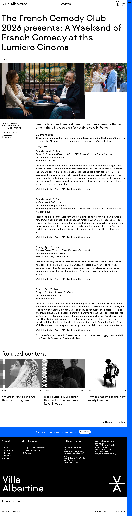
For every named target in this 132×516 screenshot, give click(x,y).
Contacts (8, 456)
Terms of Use (100, 511)
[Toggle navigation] (129, 2)
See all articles (115, 422)
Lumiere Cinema (113, 137)
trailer (50, 189)
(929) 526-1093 (101, 451)
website (74, 338)
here (88, 189)
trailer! (50, 330)
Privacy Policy (119, 511)
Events (65, 4)
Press (6, 458)
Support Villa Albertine (35, 447)
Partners (8, 453)
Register (7, 137)
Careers (28, 453)
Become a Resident (33, 450)
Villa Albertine (15, 4)
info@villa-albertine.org (105, 453)
